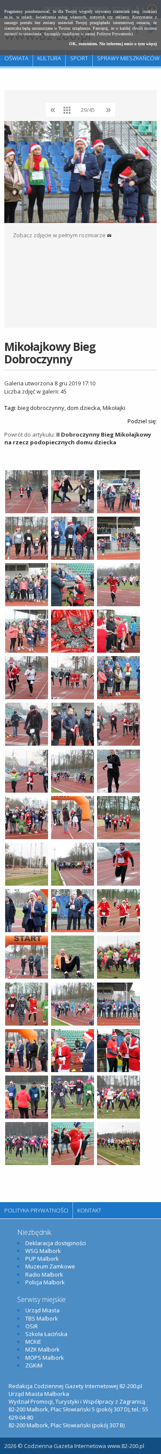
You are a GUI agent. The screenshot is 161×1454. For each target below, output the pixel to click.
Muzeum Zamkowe (50, 1266)
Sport (79, 58)
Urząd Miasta (42, 1310)
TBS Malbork (41, 1318)
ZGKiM (34, 1365)
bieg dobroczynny (41, 408)
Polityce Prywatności (115, 33)
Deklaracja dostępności (55, 1243)
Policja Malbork (45, 1282)
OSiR (31, 1326)
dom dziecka (83, 408)
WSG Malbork (43, 1251)
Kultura (49, 58)
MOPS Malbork (44, 1357)
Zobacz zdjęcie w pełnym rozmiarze (60, 235)
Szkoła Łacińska (46, 1334)
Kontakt (89, 1210)
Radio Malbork (44, 1274)
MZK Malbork (42, 1349)
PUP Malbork (42, 1258)
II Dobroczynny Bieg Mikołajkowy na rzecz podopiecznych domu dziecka (77, 438)
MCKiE (33, 1341)
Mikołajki (114, 408)
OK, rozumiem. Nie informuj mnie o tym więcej (113, 43)
